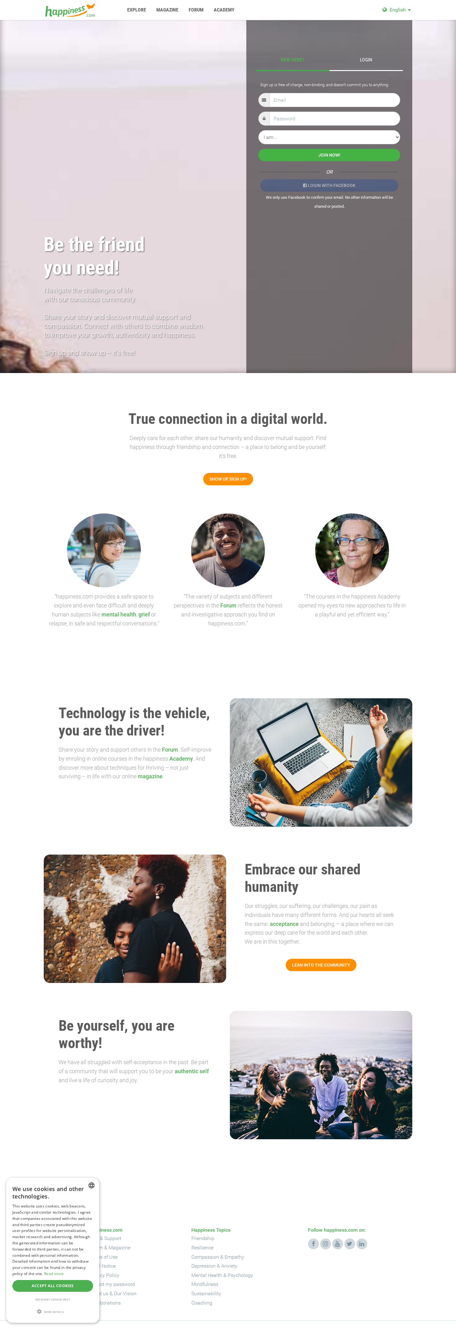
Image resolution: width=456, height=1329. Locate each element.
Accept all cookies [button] (53, 1285)
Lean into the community (321, 964)
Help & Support (105, 1238)
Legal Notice (102, 1266)
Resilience (202, 1248)
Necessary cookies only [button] (52, 1299)
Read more (54, 1273)
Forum (228, 605)
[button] (52, 1312)
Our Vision (125, 1293)
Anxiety (229, 1266)
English (398, 10)
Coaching (201, 1303)
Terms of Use (103, 1257)
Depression (203, 1266)
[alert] (52, 1250)
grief (144, 614)
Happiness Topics (210, 1230)
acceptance (284, 924)
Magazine (119, 1248)
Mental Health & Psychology (222, 1275)
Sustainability (206, 1293)
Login (366, 60)
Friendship (202, 1238)
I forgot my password (112, 1284)
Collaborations (105, 1303)
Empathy (234, 1257)
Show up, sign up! (228, 479)
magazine (150, 776)
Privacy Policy (104, 1275)
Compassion (205, 1257)
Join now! (329, 155)
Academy (181, 758)
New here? (292, 60)
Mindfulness (204, 1284)
